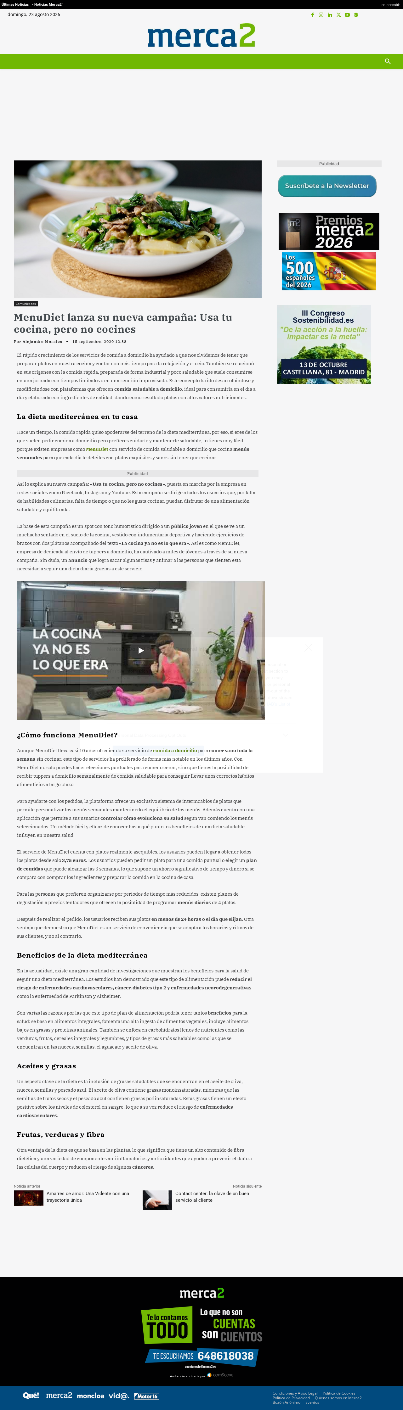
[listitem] (201, 689)
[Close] (310, 604)
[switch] (279, 703)
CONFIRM (158, 796)
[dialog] (201, 705)
